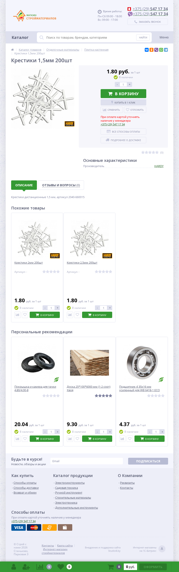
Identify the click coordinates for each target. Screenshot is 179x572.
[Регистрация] (26, 567)
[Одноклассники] (151, 50)
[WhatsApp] (161, 50)
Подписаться (148, 461)
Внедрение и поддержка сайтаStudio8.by (102, 549)
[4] (153, 152)
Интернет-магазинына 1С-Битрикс (148, 549)
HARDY (159, 166)
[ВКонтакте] (147, 50)
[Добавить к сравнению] (17, 315)
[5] (157, 152)
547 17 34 (113, 124)
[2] (146, 152)
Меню (164, 37)
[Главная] (12, 50)
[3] (150, 152)
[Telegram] (166, 50)
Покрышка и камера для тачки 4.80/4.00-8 (35, 388)
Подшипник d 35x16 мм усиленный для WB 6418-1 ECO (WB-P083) (139, 390)
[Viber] (156, 50)
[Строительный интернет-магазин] (34, 15)
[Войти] (13, 567)
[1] (143, 152)
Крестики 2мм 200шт (28, 262)
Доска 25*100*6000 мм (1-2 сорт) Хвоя (88, 388)
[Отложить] (25, 315)
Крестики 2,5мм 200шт (82, 262)
